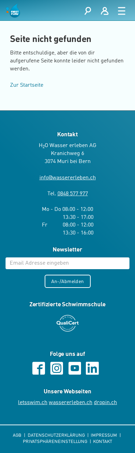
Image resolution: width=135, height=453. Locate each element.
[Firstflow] (13, 10)
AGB (17, 435)
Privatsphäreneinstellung (55, 441)
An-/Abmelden (67, 281)
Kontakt (102, 441)
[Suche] (88, 10)
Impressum (104, 435)
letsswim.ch (32, 402)
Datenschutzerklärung (57, 435)
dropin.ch (105, 402)
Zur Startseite (26, 85)
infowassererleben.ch (67, 178)
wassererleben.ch (70, 402)
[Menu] (122, 10)
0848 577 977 (72, 194)
